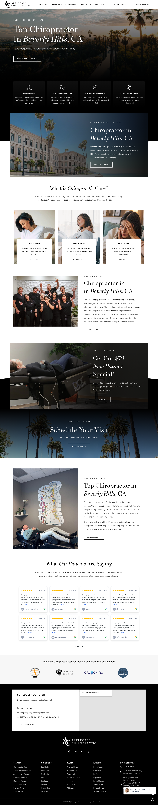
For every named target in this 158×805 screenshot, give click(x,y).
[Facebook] (69, 751)
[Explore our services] (62, 87)
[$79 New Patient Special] (95, 87)
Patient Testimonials (129, 93)
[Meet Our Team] (29, 87)
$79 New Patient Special (95, 93)
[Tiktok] (88, 751)
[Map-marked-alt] (82, 751)
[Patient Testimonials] (129, 87)
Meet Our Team (29, 93)
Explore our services (62, 93)
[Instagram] (75, 751)
